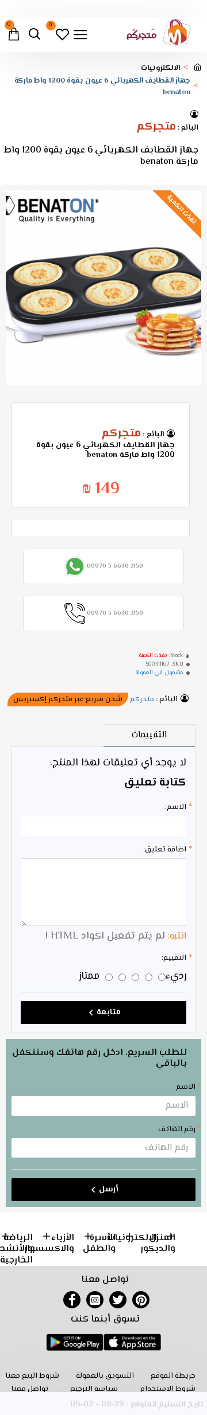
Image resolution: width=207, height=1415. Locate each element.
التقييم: (174, 958)
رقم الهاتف (176, 1129)
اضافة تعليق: (164, 849)
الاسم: (175, 807)
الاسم (185, 1087)
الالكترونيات (160, 68)
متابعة (109, 1012)
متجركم (156, 127)
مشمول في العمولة (159, 673)
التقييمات (149, 735)
